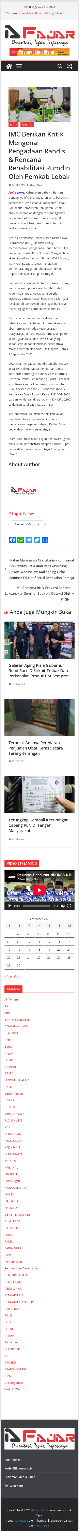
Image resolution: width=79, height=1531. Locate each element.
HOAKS (9, 1100)
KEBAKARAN (12, 1134)
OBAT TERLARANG (17, 1214)
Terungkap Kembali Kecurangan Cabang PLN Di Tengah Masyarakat (38, 825)
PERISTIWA (11, 1309)
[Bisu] (63, 906)
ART (7, 1006)
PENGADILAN (13, 1295)
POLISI (8, 1315)
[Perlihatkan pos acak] (70, 66)
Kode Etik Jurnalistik (18, 1468)
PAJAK (8, 1235)
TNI (6, 1356)
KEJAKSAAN (12, 1147)
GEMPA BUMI (13, 1093)
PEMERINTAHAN (15, 1275)
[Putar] (10, 906)
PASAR (8, 1255)
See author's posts (27, 524)
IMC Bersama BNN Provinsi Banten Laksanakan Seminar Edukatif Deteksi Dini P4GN (37, 594)
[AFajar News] (9, 66)
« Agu (8, 976)
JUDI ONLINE (13, 1120)
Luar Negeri (12, 1181)
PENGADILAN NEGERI (19, 1302)
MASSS (9, 1194)
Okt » (17, 976)
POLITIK (9, 1322)
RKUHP (9, 1335)
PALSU (8, 1241)
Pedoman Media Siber (19, 1477)
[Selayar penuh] (69, 906)
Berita (13, 124)
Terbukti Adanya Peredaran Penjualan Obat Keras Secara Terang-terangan (36, 748)
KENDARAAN (13, 1154)
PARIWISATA (12, 1248)
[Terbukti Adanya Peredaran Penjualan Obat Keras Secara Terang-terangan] (39, 701)
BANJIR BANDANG (16, 1019)
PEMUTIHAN (12, 1282)
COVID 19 (10, 1060)
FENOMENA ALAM (16, 1080)
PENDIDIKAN (13, 1288)
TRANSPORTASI (15, 1369)
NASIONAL (27, 124)
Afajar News (36, 185)
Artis (7, 1013)
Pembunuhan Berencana (20, 1268)
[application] (39, 890)
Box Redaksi (12, 1460)
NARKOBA (11, 1201)
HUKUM (9, 1107)
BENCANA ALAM (15, 1026)
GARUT (9, 1087)
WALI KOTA (12, 1389)
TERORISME (12, 1349)
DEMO (8, 1073)
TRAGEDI (10, 1362)
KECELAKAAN (13, 1140)
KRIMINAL (11, 1167)
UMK (7, 1376)
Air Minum (11, 999)
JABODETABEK (14, 1114)
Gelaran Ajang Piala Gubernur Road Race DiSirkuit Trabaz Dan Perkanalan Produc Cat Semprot (39, 671)
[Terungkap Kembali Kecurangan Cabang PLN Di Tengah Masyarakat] (39, 779)
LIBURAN (10, 1174)
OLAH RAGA (12, 1221)
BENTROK (11, 1033)
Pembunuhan (13, 1262)
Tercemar (10, 1342)
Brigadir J (10, 1053)
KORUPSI (10, 1161)
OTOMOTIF (12, 1228)
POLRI (8, 1329)
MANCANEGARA (15, 1188)
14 (68, 941)
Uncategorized (13, 1383)
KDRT (8, 1127)
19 (48, 949)
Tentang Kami (13, 1485)
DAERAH (10, 1067)
